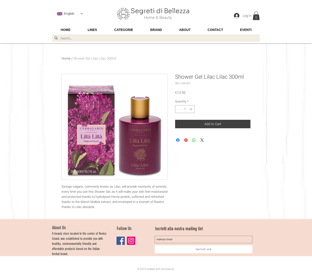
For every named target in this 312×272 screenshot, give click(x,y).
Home (66, 58)
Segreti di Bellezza (160, 11)
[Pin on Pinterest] (185, 140)
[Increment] (191, 109)
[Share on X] (202, 140)
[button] (256, 15)
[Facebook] (121, 241)
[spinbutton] (185, 109)
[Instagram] (131, 241)
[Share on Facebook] (177, 140)
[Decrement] (178, 109)
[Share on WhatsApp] (194, 140)
